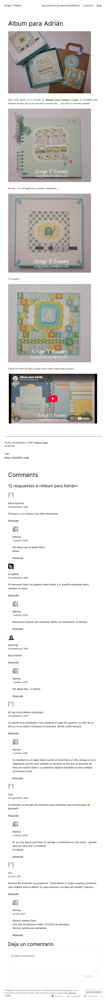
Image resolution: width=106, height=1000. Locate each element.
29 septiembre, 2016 (18, 507)
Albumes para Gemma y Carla (61, 99)
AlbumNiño (17, 457)
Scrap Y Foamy (12, 5)
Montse (17, 537)
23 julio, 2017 (14, 876)
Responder (13, 520)
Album (38, 442)
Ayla (10, 794)
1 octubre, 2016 (20, 540)
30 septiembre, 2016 (18, 716)
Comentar (88, 976)
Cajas (45, 442)
